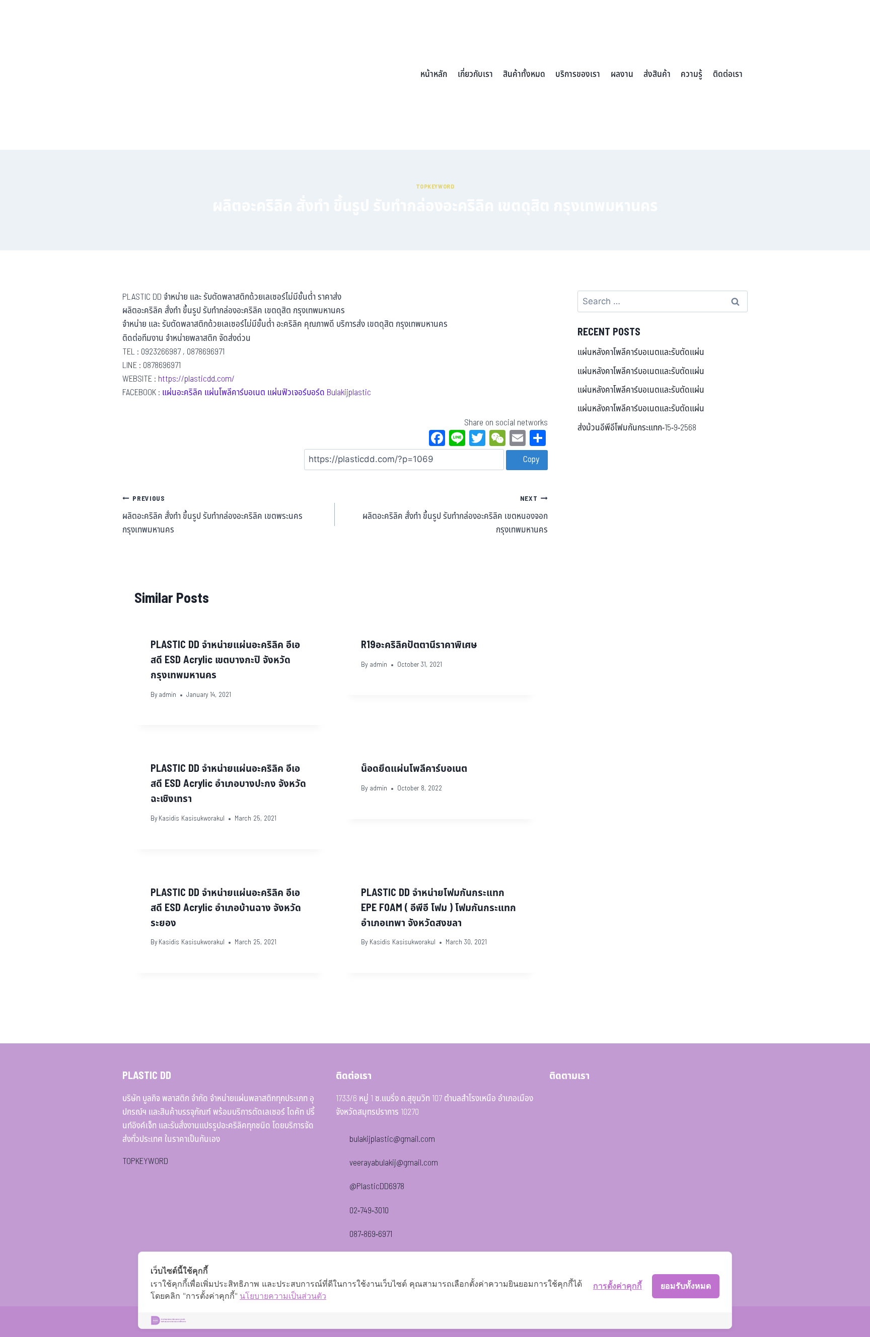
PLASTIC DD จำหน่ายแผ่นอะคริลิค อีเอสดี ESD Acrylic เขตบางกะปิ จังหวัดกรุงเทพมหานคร (225, 660)
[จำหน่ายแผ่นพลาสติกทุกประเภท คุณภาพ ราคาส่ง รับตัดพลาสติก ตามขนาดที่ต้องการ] (192, 75)
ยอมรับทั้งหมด (686, 1286)
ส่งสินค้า (657, 74)
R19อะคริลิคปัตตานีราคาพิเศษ (419, 645)
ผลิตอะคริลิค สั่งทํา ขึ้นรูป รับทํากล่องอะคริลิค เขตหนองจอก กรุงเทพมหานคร (454, 515)
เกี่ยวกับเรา (475, 74)
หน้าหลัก (433, 74)
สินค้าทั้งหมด (524, 74)
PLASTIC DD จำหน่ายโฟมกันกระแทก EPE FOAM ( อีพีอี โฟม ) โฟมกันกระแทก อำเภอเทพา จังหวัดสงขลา (438, 908)
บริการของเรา (577, 74)
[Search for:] (662, 301)
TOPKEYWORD (145, 1161)
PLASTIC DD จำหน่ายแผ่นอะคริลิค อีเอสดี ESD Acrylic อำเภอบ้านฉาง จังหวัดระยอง (226, 908)
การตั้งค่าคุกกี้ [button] (617, 1286)
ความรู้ (691, 74)
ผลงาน (622, 74)
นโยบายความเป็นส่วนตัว (283, 1296)
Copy (530, 459)
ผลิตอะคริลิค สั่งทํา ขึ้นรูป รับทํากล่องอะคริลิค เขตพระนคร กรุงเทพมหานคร (212, 515)
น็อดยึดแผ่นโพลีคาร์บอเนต (414, 768)
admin (167, 695)
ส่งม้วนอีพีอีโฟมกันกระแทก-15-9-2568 (636, 427)
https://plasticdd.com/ (196, 379)
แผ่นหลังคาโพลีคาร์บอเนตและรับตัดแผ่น (640, 352)
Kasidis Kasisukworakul (192, 819)
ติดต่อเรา (728, 74)
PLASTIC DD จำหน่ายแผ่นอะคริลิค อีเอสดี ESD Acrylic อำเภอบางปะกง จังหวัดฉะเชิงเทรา (228, 784)
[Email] (518, 439)
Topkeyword (435, 186)
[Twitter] (477, 439)
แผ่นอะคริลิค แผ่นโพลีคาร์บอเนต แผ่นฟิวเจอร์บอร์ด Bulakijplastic (266, 392)
